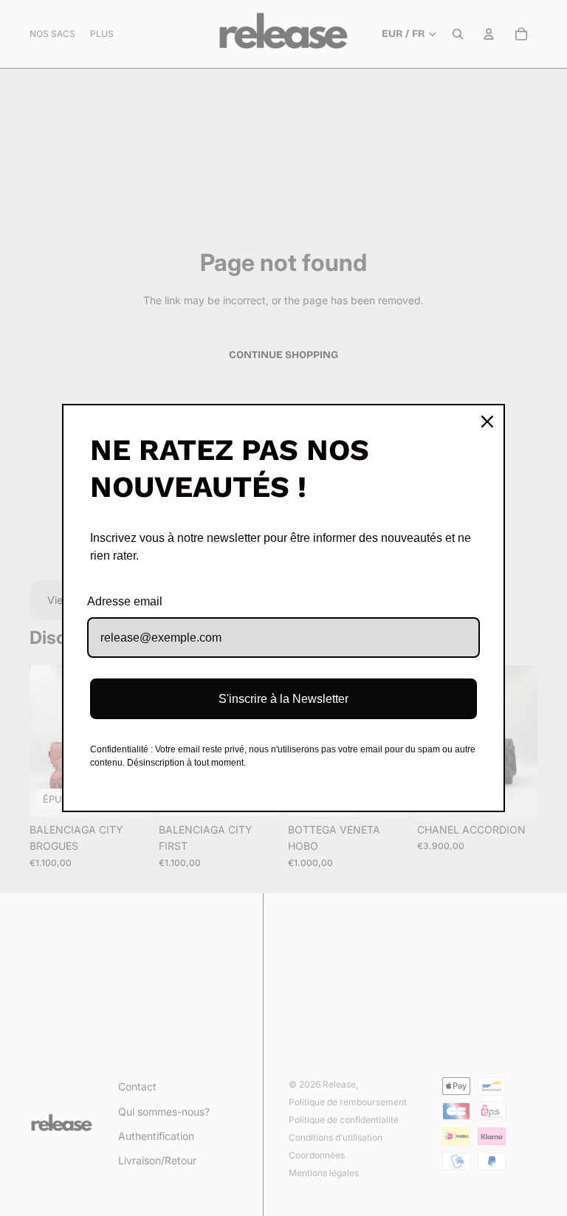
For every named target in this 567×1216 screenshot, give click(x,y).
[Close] (487, 421)
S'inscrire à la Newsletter (283, 699)
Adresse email (124, 601)
